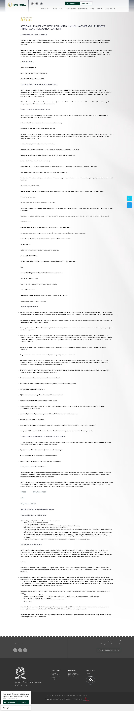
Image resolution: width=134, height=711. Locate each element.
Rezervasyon (86, 3)
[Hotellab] (86, 699)
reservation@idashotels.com (25, 681)
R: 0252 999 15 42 (21, 685)
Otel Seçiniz (110, 9)
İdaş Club (72, 676)
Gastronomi (58, 9)
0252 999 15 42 (73, 3)
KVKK (88, 673)
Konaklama (45, 9)
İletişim (100, 9)
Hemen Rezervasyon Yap (108, 650)
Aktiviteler (82, 9)
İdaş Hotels (73, 673)
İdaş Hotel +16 (73, 674)
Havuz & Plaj (71, 9)
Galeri (92, 9)
